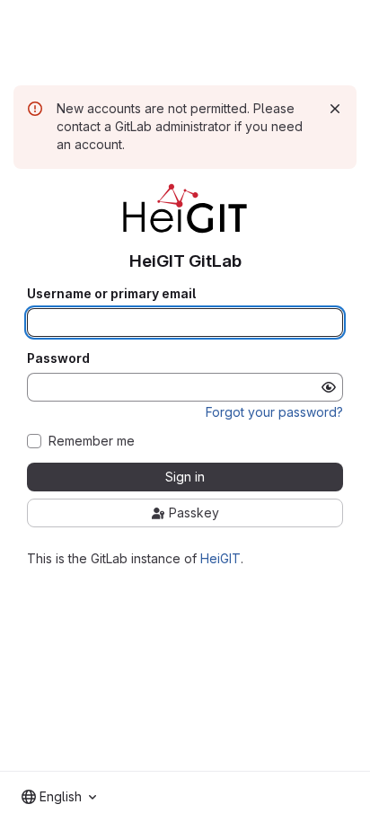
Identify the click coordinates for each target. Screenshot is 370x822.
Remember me (91, 441)
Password (58, 358)
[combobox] (58, 797)
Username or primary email (111, 294)
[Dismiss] (335, 108)
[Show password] (328, 387)
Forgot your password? (274, 412)
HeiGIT (220, 558)
